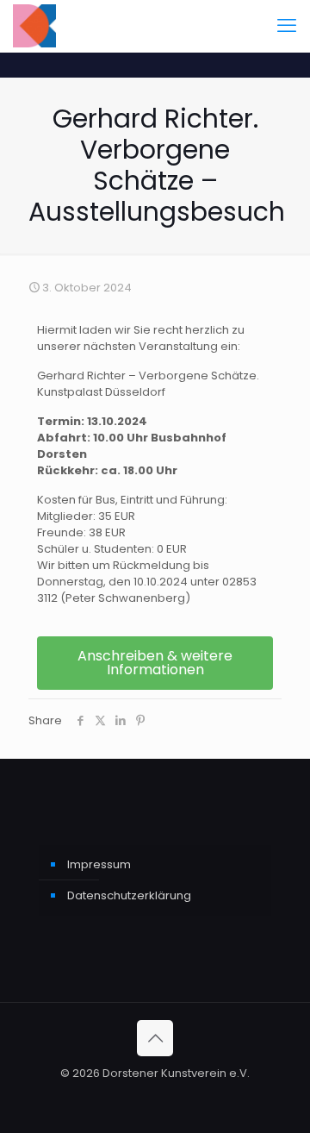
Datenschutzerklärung (129, 895)
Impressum (99, 864)
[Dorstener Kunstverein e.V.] (34, 25)
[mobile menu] (286, 26)
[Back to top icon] (155, 1038)
